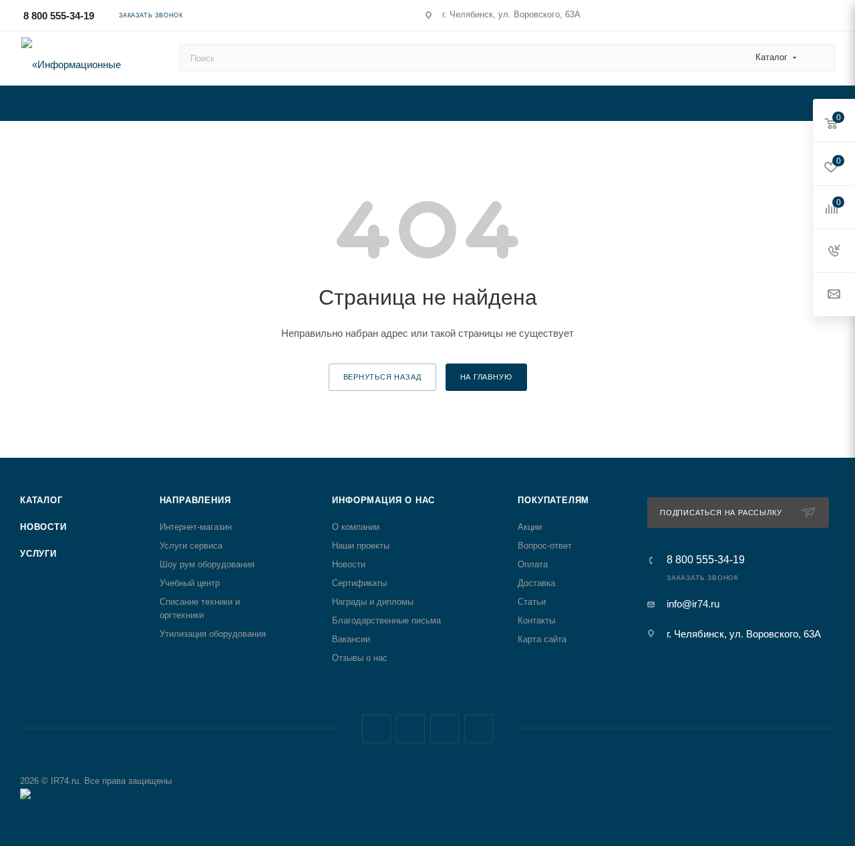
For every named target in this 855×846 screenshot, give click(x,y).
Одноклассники (478, 728)
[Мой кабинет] (829, 17)
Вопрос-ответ (545, 546)
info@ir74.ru (693, 603)
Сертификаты (359, 583)
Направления (195, 500)
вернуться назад (382, 377)
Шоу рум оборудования (207, 564)
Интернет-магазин (196, 527)
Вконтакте (376, 728)
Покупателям (553, 500)
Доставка (536, 583)
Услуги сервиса (191, 546)
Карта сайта (542, 639)
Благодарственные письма (386, 620)
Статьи (532, 602)
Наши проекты (360, 546)
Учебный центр (190, 583)
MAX (444, 728)
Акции (530, 527)
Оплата (533, 564)
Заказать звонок (151, 15)
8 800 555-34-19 (58, 15)
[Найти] (818, 58)
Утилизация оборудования (213, 634)
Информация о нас (383, 500)
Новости (43, 527)
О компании (355, 527)
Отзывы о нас (359, 658)
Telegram (410, 728)
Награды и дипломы (372, 602)
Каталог (41, 500)
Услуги (38, 554)
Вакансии (351, 639)
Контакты (536, 620)
